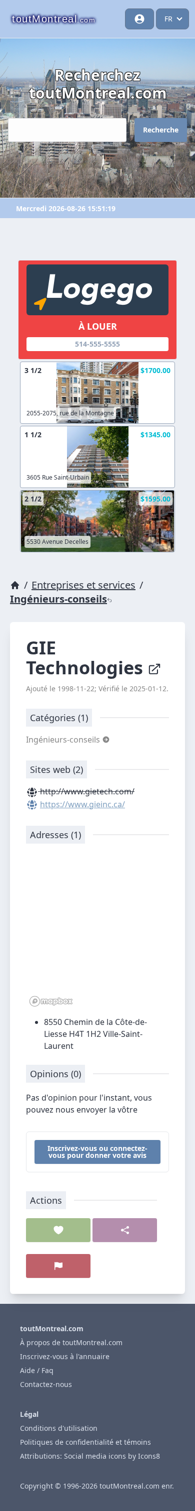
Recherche (160, 129)
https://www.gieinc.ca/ (82, 804)
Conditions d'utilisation (59, 1428)
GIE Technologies (87, 657)
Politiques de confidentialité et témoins (85, 1442)
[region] (97, 930)
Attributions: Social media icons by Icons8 (90, 1456)
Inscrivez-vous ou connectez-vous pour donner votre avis (98, 1151)
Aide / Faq (37, 1370)
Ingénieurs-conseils (58, 599)
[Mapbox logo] (51, 1001)
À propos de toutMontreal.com (71, 1342)
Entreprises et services (84, 585)
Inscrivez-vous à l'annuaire (65, 1356)
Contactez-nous (46, 1384)
